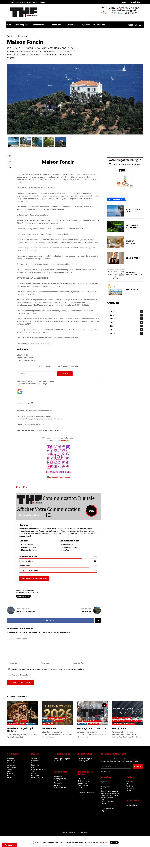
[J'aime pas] (24, 487)
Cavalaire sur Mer (23, 596)
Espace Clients (32, 2)
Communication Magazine (110, 793)
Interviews (34, 767)
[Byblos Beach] (115, 289)
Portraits (10, 773)
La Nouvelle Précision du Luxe (134, 274)
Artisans (23, 721)
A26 (15, 721)
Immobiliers (11, 765)
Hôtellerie (57, 781)
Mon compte (130, 784)
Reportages (30, 723)
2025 (126, 315)
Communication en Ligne (109, 791)
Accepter (114, 842)
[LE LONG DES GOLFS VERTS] (115, 226)
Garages (34, 763)
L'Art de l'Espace (83, 779)
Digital (80, 787)
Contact (42, 2)
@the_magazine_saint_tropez (58, 477)
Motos (33, 773)
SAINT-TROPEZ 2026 (133, 211)
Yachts (9, 777)
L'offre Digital (11, 767)
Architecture (58, 777)
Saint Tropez (58, 721)
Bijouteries (35, 761)
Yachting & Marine (60, 779)
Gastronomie (82, 783)
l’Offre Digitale (83, 761)
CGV (102, 799)
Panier (128, 790)
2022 (126, 326)
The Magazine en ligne (17, 2)
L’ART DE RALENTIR (130, 242)
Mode (9, 771)
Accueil (9, 36)
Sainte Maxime (48, 723)
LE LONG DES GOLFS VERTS (132, 226)
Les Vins (10, 769)
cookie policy (104, 842)
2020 (126, 333)
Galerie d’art (11, 763)
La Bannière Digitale (85, 759)
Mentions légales (107, 797)
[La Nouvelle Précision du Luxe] (115, 274)
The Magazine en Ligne (109, 789)
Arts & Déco (11, 761)
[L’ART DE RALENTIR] (115, 242)
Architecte (10, 759)
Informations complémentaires (33, 578)
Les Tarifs (129, 782)
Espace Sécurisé (132, 805)
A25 (120, 718)
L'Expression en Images (86, 792)
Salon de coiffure (37, 777)
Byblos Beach (132, 289)
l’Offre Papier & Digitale (62, 759)
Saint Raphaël (135, 721)
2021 (126, 330)
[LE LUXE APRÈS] (115, 258)
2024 (126, 319)
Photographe (119, 728)
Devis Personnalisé (107, 801)
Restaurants (11, 775)
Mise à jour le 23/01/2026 (28, 592)
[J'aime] (17, 487)
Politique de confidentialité (110, 795)
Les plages (35, 765)
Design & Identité (60, 787)
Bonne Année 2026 (52, 728)
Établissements (83, 781)
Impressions (58, 761)
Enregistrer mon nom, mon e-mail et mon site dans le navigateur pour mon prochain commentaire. (46, 669)
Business (57, 785)
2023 (126, 322)
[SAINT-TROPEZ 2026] (115, 211)
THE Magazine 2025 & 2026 (91, 728)
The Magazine (28, 590)
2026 (126, 312)
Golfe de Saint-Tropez (16, 723)
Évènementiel (83, 785)
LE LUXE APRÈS (133, 258)
